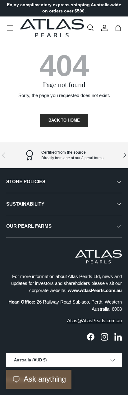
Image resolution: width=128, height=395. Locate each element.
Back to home (64, 120)
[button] (118, 28)
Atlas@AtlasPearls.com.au (94, 320)
